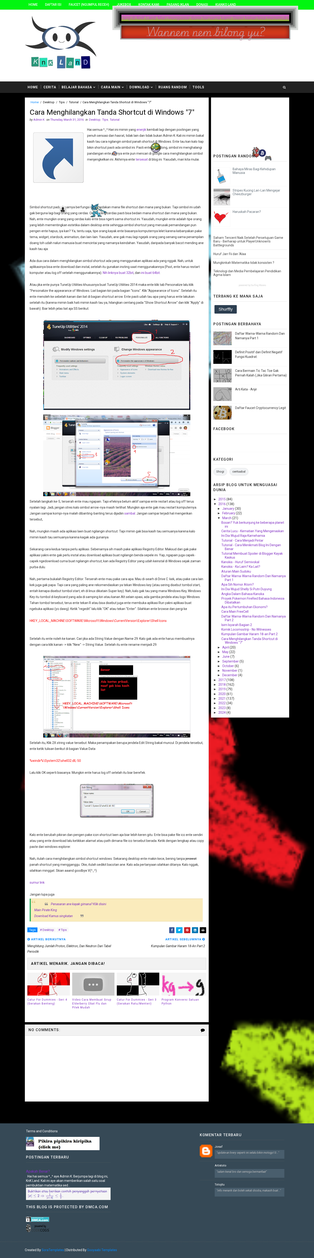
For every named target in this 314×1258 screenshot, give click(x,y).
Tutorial (74, 102)
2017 (222, 680)
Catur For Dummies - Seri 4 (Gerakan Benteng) (47, 1001)
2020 (222, 694)
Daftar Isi (53, 4)
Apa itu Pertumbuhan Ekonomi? (244, 607)
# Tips (62, 930)
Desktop (48, 102)
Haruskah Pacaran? (247, 212)
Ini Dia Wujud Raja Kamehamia (243, 535)
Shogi (220, 471)
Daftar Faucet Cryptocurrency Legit (260, 408)
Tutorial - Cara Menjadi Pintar (242, 540)
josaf (219, 1146)
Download (139, 87)
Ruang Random (172, 87)
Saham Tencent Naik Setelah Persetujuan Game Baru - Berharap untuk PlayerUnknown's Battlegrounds (248, 241)
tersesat (142, 159)
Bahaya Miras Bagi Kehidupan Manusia (254, 171)
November (230, 670)
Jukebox (124, 4)
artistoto (220, 1165)
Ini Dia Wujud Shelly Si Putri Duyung (246, 589)
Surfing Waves (258, 285)
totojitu (220, 1184)
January (228, 508)
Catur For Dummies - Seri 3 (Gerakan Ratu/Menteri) (137, 1001)
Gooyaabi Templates (102, 1250)
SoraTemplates (53, 1250)
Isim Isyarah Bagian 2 (236, 625)
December (230, 675)
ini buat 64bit (150, 273)
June (226, 656)
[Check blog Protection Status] (37, 1219)
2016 (222, 504)
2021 (222, 698)
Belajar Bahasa (77, 87)
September (231, 661)
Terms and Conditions (42, 1131)
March (227, 518)
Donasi (202, 4)
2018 (222, 684)
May (225, 652)
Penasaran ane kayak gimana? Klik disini (78, 904)
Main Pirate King (45, 910)
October (228, 666)
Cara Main (110, 87)
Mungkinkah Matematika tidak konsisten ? (243, 262)
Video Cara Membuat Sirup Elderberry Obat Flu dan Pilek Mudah (91, 1003)
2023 (222, 708)
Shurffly (226, 309)
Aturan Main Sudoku (236, 571)
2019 (222, 689)
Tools (198, 87)
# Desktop (47, 930)
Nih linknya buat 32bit (118, 273)
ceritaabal (238, 471)
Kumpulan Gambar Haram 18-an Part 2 (249, 634)
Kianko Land (225, 4)
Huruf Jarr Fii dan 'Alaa (229, 254)
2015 (222, 499)
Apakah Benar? (38, 1171)
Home (33, 4)
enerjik (141, 129)
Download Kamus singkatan (53, 916)
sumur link (37, 882)
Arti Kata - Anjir (246, 389)
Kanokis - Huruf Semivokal (240, 562)
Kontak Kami (148, 4)
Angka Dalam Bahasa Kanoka (242, 594)
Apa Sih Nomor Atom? (237, 584)
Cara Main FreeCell (234, 611)
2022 (222, 703)
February (229, 513)
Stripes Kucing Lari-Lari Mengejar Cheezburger (256, 192)
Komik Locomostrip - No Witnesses (246, 629)
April (226, 647)
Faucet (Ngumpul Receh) (89, 4)
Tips (62, 102)
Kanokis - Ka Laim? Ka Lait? (240, 566)
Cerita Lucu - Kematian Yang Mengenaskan (252, 531)
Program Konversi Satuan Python (180, 1001)
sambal (129, 513)
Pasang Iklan (178, 4)
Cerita (49, 87)
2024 (222, 712)
